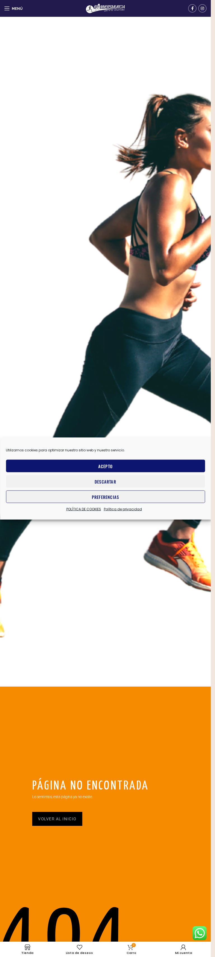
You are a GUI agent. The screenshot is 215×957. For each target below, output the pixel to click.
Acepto (105, 466)
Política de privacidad (123, 509)
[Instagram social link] (202, 8)
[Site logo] (105, 8)
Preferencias (105, 497)
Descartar (105, 481)
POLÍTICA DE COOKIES (83, 509)
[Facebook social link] (192, 8)
